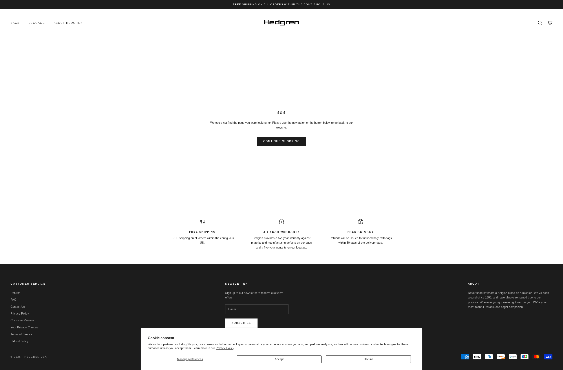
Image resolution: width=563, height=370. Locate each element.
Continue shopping (281, 141)
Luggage (37, 22)
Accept (279, 359)
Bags (15, 22)
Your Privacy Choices (24, 327)
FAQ (13, 299)
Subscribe (241, 322)
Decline (368, 359)
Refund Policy (19, 341)
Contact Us (18, 306)
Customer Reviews (23, 320)
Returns (15, 293)
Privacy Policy (225, 348)
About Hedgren (68, 22)
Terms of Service (21, 334)
